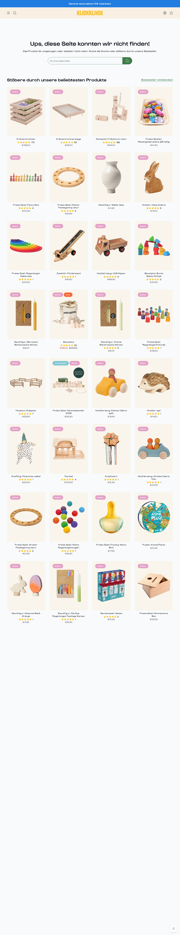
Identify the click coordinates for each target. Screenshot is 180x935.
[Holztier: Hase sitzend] (154, 177)
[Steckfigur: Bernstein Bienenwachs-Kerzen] (26, 314)
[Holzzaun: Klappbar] (26, 383)
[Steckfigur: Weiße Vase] (111, 177)
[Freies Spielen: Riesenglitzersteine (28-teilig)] (154, 111)
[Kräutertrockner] (26, 111)
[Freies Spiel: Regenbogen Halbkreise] (26, 246)
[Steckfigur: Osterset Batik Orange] (26, 586)
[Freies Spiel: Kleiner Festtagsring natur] (69, 177)
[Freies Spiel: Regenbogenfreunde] (154, 314)
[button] (24, 142)
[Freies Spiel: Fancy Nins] (26, 177)
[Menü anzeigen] (8, 13)
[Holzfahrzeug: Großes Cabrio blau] (154, 448)
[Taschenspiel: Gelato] (111, 586)
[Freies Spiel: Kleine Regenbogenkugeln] (69, 517)
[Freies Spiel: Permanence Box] (154, 586)
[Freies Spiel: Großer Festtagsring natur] (26, 517)
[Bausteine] (69, 314)
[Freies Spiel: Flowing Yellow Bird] (111, 517)
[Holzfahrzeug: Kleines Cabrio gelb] (111, 383)
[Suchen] (127, 60)
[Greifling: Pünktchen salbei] (26, 448)
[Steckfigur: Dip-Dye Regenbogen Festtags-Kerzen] (69, 586)
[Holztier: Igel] (154, 383)
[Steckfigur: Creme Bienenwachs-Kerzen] (111, 314)
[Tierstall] (69, 448)
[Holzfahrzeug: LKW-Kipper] (111, 246)
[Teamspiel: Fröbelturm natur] (111, 111)
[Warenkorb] (171, 13)
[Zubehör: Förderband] (69, 246)
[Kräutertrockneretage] (69, 111)
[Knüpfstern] (111, 448)
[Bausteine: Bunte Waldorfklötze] (154, 246)
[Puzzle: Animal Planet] (154, 517)
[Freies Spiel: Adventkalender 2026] (69, 383)
